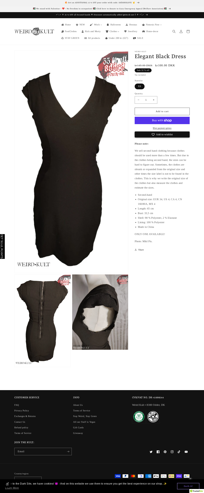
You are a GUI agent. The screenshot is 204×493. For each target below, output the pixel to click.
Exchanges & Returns (25, 416)
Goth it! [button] (188, 486)
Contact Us (19, 422)
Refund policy (21, 427)
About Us (78, 405)
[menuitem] (66, 24)
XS (139, 86)
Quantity (139, 93)
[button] (174, 31)
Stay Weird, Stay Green (85, 416)
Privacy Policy (21, 410)
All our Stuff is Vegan (84, 422)
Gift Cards (78, 427)
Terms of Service (22, 433)
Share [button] (141, 250)
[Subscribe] (68, 451)
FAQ (16, 405)
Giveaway (78, 433)
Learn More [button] (12, 488)
